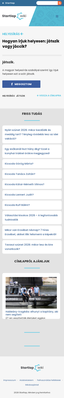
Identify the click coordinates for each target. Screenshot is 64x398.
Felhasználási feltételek (49, 380)
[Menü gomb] (57, 16)
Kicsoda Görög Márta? (19, 163)
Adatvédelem (27, 380)
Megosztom (23, 84)
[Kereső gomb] (60, 3)
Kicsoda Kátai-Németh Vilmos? (24, 184)
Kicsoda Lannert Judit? (19, 194)
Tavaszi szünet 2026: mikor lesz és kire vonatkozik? (29, 247)
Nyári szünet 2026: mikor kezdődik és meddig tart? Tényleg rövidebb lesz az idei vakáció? (31, 134)
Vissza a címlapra (50, 95)
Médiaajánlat (32, 384)
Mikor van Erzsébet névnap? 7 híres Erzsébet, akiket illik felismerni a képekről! (30, 232)
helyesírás (11, 34)
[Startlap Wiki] (15, 16)
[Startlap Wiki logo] (32, 368)
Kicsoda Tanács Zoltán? (20, 174)
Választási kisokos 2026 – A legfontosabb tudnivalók (31, 217)
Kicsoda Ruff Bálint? (17, 205)
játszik (20, 95)
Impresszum (9, 380)
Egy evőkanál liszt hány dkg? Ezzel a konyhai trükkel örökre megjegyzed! (27, 151)
